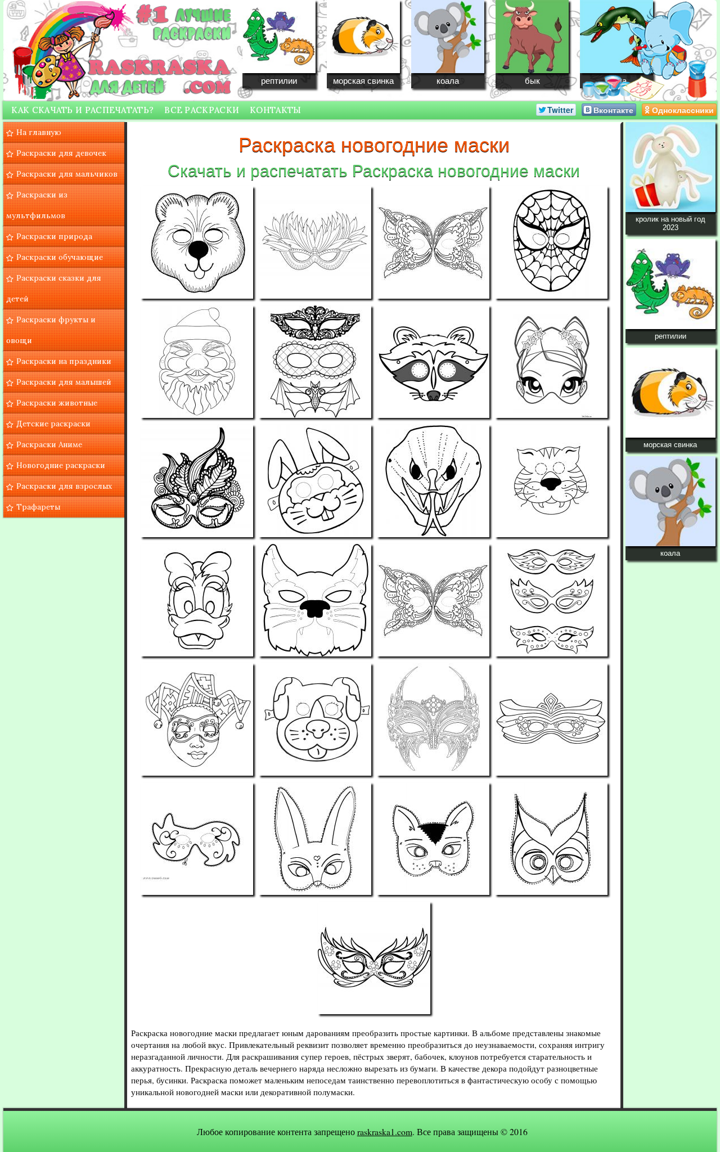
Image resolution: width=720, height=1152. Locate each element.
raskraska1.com (384, 1131)
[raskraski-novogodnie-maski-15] (433, 600)
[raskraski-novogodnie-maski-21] (197, 838)
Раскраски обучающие (59, 257)
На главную (38, 132)
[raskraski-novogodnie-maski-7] (433, 361)
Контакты (275, 110)
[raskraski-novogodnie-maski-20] (551, 719)
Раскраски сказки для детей (53, 288)
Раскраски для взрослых (64, 486)
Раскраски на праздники (63, 361)
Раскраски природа (54, 236)
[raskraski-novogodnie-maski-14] (315, 600)
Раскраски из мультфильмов (37, 205)
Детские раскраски (53, 423)
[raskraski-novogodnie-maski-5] (197, 361)
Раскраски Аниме (49, 444)
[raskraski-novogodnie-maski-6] (315, 361)
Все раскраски (201, 110)
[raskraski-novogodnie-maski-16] (551, 600)
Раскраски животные (56, 403)
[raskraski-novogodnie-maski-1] (197, 242)
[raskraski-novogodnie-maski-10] (315, 481)
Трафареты (38, 507)
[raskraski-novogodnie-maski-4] (551, 242)
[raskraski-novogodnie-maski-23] (433, 838)
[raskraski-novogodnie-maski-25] (374, 958)
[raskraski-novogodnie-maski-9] (197, 481)
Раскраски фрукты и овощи (51, 329)
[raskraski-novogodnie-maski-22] (315, 838)
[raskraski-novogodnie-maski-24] (551, 838)
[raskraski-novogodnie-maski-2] (315, 242)
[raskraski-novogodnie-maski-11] (433, 481)
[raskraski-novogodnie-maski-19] (433, 719)
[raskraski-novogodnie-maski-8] (551, 361)
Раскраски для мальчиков (67, 174)
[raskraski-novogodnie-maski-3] (433, 242)
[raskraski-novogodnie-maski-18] (315, 719)
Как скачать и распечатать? (82, 110)
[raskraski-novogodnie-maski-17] (197, 719)
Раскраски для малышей (63, 382)
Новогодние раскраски (60, 465)
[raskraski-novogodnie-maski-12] (551, 481)
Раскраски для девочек (61, 153)
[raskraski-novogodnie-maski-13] (197, 600)
